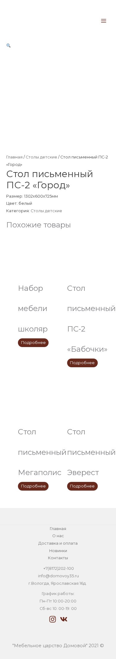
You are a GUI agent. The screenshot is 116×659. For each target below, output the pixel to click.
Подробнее (33, 342)
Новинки (58, 550)
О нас (58, 535)
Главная (14, 157)
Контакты (58, 558)
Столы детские (41, 157)
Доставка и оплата (58, 543)
